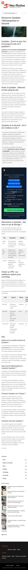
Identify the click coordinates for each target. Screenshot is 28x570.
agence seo (4, 534)
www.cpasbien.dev (5, 347)
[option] (14, 13)
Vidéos (18, 549)
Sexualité (5, 469)
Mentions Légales (12, 549)
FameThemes (23, 567)
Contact (18, 565)
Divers (4, 459)
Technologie (5, 472)
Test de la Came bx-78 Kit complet (14, 515)
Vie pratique (5, 475)
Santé (4, 466)
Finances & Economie (8, 463)
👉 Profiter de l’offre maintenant (14, 210)
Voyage (4, 478)
